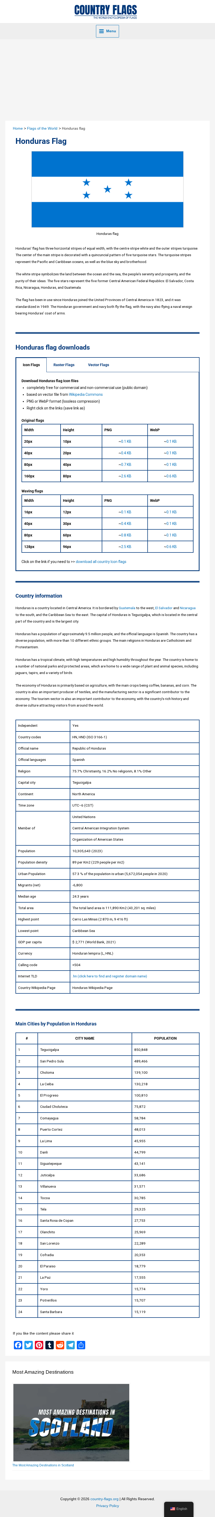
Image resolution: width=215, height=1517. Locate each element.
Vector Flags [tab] (98, 365)
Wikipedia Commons (86, 394)
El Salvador (164, 608)
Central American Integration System (100, 828)
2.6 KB (126, 476)
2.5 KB (126, 547)
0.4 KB (126, 453)
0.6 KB (171, 476)
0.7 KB (126, 464)
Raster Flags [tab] (63, 365)
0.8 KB (126, 535)
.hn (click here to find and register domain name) (109, 976)
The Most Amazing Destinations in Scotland (43, 1465)
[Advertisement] (107, 78)
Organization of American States (97, 839)
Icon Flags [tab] (31, 365)
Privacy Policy (107, 1506)
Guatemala (127, 608)
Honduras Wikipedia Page (92, 988)
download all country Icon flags (101, 562)
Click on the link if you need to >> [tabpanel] (99, 471)
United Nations (83, 817)
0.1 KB (126, 441)
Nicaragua (188, 608)
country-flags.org (104, 1499)
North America (83, 794)
